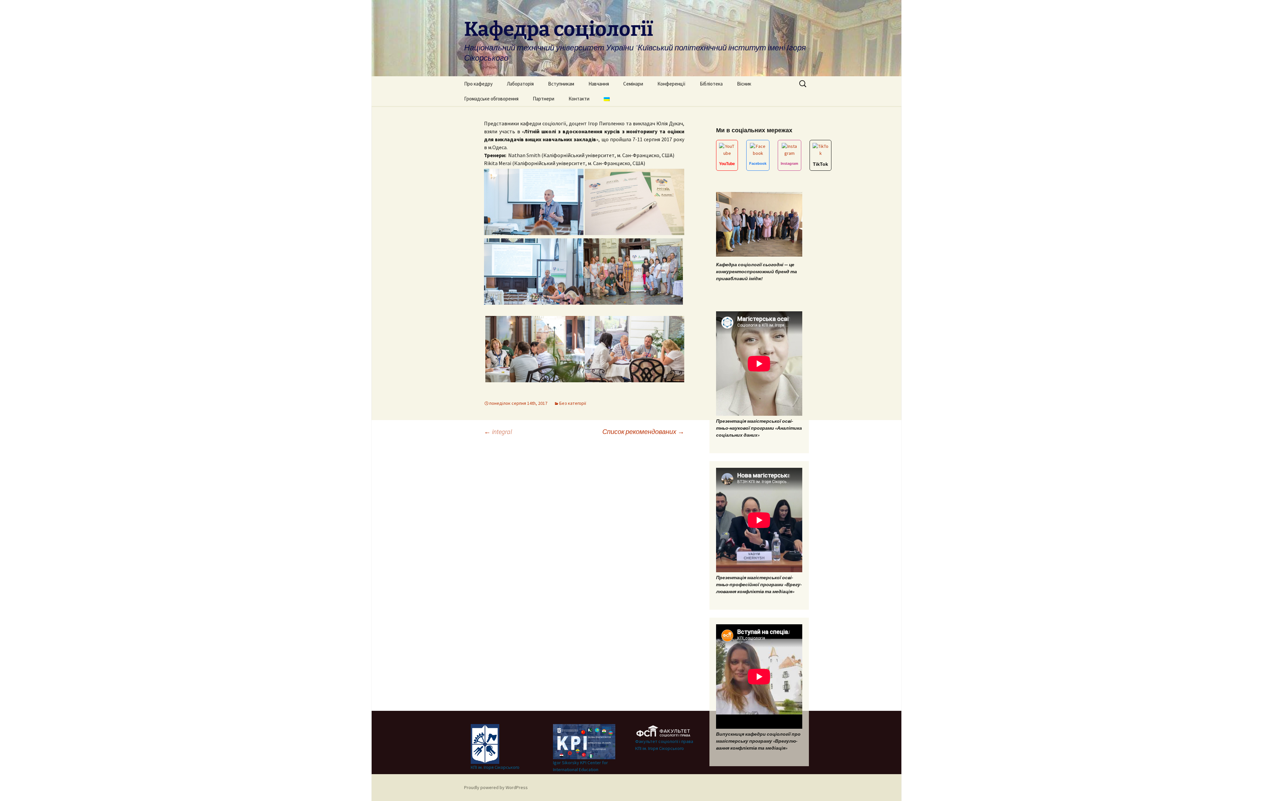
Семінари (633, 84)
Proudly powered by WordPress (496, 787)
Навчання (598, 84)
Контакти (579, 98)
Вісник (744, 84)
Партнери (543, 98)
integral (498, 431)
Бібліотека (711, 84)
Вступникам (561, 84)
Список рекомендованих (643, 431)
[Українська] (606, 98)
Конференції (671, 84)
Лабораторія (520, 84)
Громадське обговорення (491, 98)
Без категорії (572, 403)
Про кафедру (478, 84)
